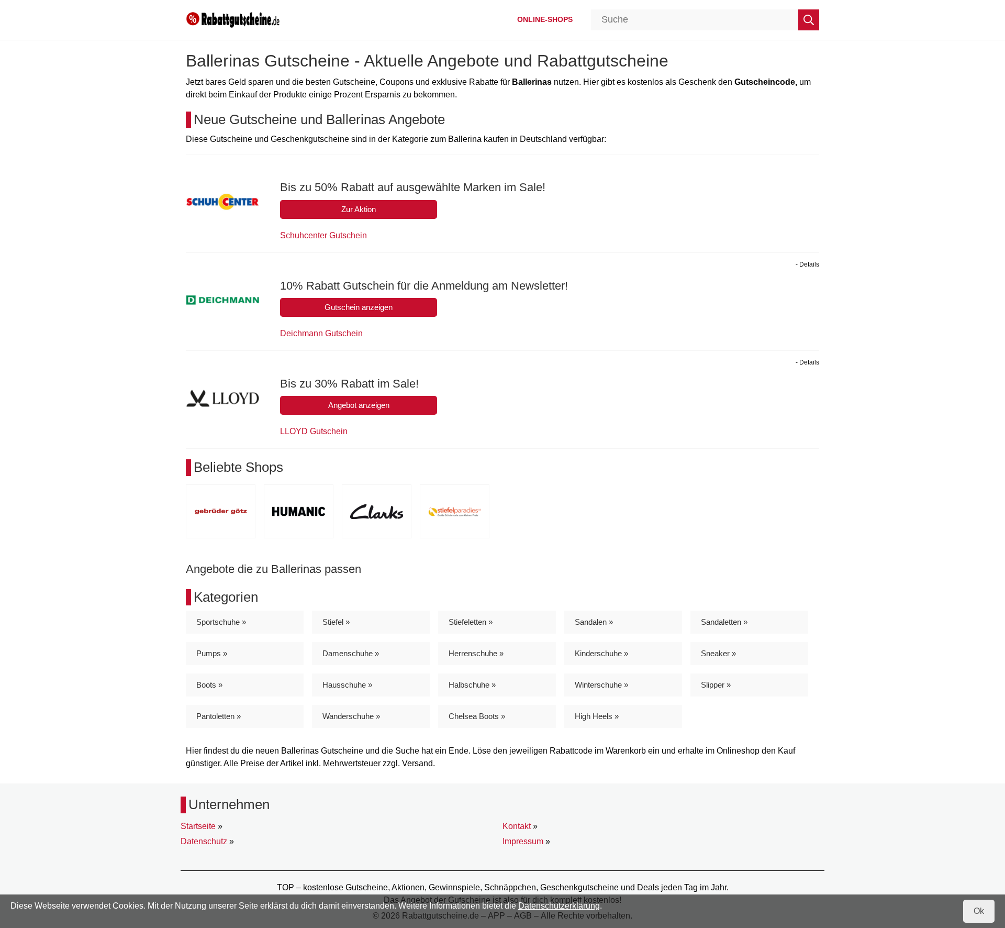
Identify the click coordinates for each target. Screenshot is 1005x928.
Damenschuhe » (350, 653)
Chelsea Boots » (477, 716)
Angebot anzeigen (358, 405)
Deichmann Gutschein (321, 333)
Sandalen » (594, 621)
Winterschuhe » (601, 684)
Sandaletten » (724, 621)
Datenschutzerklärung (559, 905)
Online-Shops (545, 19)
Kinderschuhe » (601, 653)
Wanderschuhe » (351, 716)
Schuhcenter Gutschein (323, 235)
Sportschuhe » (221, 621)
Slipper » (716, 684)
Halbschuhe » (472, 684)
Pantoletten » (218, 716)
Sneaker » (718, 653)
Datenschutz (204, 841)
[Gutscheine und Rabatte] (233, 19)
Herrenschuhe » (476, 653)
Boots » (209, 684)
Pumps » (211, 653)
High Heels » (597, 716)
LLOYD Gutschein (314, 431)
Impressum (522, 841)
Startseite (198, 826)
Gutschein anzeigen (359, 307)
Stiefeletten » (471, 621)
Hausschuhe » (347, 684)
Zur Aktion (358, 209)
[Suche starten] (808, 19)
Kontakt (516, 826)
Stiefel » (336, 621)
